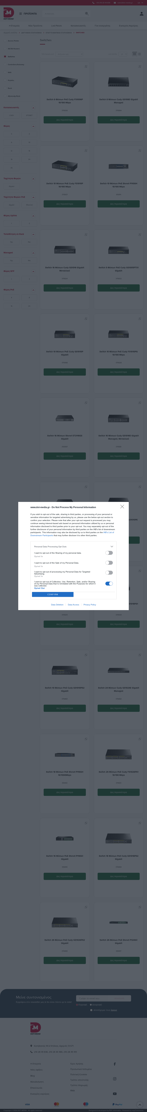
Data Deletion (57, 604)
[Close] (123, 507)
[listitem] (73, 546)
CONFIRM (53, 594)
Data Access (73, 604)
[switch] (109, 553)
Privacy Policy (90, 604)
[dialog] (73, 556)
